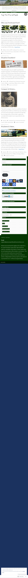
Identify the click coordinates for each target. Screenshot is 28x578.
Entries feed (5, 226)
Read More (17, 47)
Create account (5, 221)
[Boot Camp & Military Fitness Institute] (14, 3)
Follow (5, 175)
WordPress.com (6, 231)
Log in (3, 223)
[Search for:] (8, 162)
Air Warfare (20, 152)
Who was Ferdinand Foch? (10, 23)
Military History (6, 50)
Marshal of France (9, 51)
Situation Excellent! (8, 58)
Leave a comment (7, 53)
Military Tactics (17, 83)
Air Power (15, 152)
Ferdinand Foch (15, 50)
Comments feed (6, 229)
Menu (25, 14)
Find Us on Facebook (8, 201)
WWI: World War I (9, 122)
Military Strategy (17, 153)
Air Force (10, 152)
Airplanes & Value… (8, 126)
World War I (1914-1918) (19, 51)
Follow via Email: (7, 165)
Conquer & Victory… (8, 89)
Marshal (18, 81)
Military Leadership (9, 83)
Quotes (4, 81)
